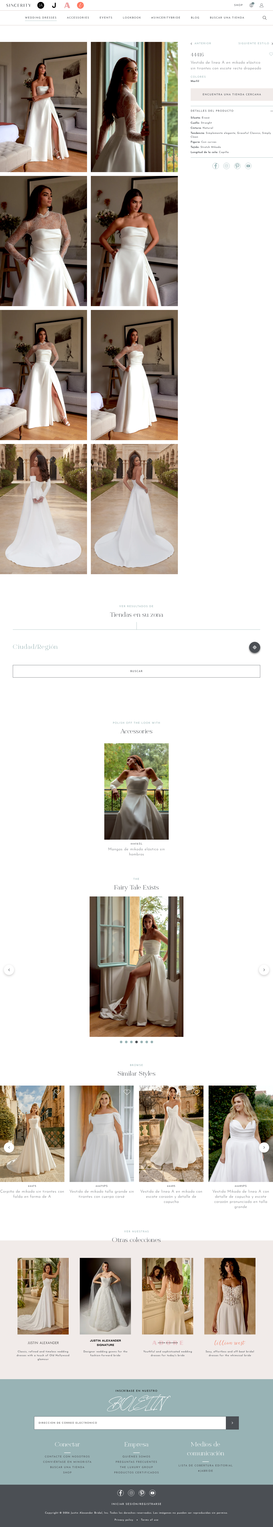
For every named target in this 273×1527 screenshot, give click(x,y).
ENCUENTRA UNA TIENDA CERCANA (232, 94)
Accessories (78, 18)
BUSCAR (136, 671)
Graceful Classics (248, 133)
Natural (208, 128)
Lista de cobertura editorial (206, 1465)
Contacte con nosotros (67, 1457)
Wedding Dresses (41, 18)
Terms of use (149, 1520)
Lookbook (132, 18)
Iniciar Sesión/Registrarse (137, 1504)
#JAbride (205, 1471)
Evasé (206, 118)
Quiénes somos (136, 1457)
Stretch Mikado (210, 147)
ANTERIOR (203, 43)
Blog (195, 18)
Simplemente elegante (220, 133)
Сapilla (224, 152)
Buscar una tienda (227, 18)
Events (106, 18)
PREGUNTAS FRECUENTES (136, 1462)
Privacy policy (124, 1520)
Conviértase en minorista (67, 1462)
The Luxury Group (136, 1467)
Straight (206, 123)
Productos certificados (136, 1472)
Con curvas (208, 142)
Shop (238, 5)
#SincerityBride (166, 18)
